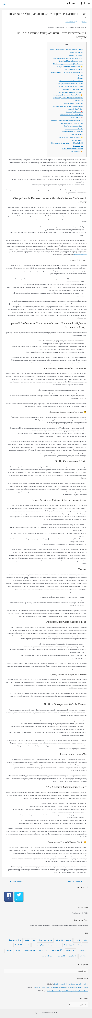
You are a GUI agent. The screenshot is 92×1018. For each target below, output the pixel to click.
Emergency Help (15, 940)
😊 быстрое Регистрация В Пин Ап (71, 137)
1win (85, 940)
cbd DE (27, 940)
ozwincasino (43, 950)
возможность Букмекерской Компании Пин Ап (67, 121)
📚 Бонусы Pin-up (77, 118)
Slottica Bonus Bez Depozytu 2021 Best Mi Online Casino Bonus (67, 991)
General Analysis (54, 945)
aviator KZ (59, 940)
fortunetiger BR (69, 945)
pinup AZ (9, 950)
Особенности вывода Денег (73, 126)
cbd (34, 940)
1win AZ (77, 940)
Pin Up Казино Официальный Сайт (71, 92)
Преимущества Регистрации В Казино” (69, 84)
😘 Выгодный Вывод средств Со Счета (70, 67)
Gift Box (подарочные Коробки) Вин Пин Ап (68, 64)
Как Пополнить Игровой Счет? (72, 149)
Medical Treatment (22, 945)
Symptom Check (46, 956)
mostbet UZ (57, 950)
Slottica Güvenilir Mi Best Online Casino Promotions (71, 984)
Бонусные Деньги (77, 135)
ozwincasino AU (29, 950)
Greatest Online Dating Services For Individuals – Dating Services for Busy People (61, 988)
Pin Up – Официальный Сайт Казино (70, 87)
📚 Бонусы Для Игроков (74, 112)
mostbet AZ (70, 950)
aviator (68, 940)
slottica (83, 956)
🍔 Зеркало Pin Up (76, 152)
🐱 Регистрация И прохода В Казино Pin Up (68, 95)
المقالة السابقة (75, 881)
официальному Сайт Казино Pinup (71, 115)
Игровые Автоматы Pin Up (74, 129)
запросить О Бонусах (76, 55)
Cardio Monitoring (45, 940)
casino (84, 22)
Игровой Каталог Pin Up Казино (72, 123)
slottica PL (61, 956)
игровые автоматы (80, 255)
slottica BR (72, 956)
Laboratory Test (38, 945)
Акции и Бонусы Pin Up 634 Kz (72, 132)
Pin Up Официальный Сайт (74, 70)
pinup (18, 950)
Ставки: (80, 78)
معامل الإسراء (78, 4)
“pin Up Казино (77, 140)
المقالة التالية (16, 881)
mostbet (82, 950)
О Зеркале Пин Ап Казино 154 (72, 89)
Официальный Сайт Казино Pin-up (71, 81)
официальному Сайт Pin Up (73, 103)
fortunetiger (82, 945)
